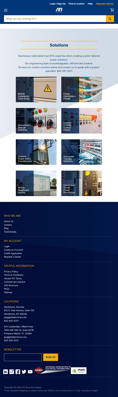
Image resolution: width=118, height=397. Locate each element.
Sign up (51, 357)
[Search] (110, 18)
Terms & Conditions (13, 275)
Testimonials (10, 231)
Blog (6, 228)
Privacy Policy (11, 271)
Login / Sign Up (57, 3)
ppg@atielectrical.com (15, 317)
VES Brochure (11, 285)
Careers (8, 224)
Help (90, 3)
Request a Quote (105, 3)
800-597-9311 (11, 320)
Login (7, 246)
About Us (8, 221)
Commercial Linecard (14, 281)
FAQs (6, 288)
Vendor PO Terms (13, 278)
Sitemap (8, 292)
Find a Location (77, 3)
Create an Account (13, 249)
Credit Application (13, 253)
